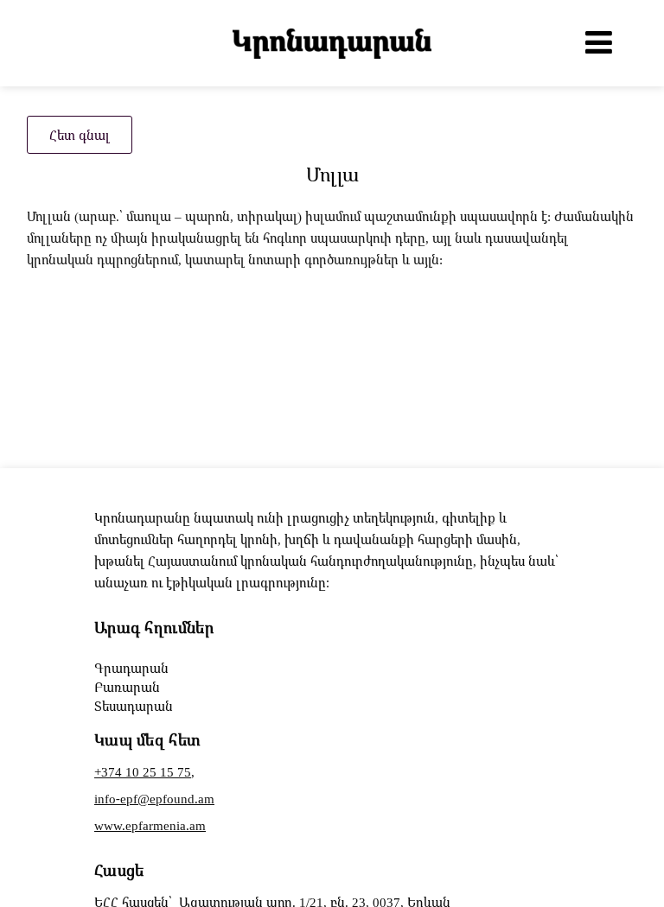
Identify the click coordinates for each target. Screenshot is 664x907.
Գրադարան (131, 667)
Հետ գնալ (79, 134)
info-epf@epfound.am (154, 798)
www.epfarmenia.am (150, 825)
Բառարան (127, 686)
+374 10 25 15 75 (142, 771)
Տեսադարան (133, 705)
